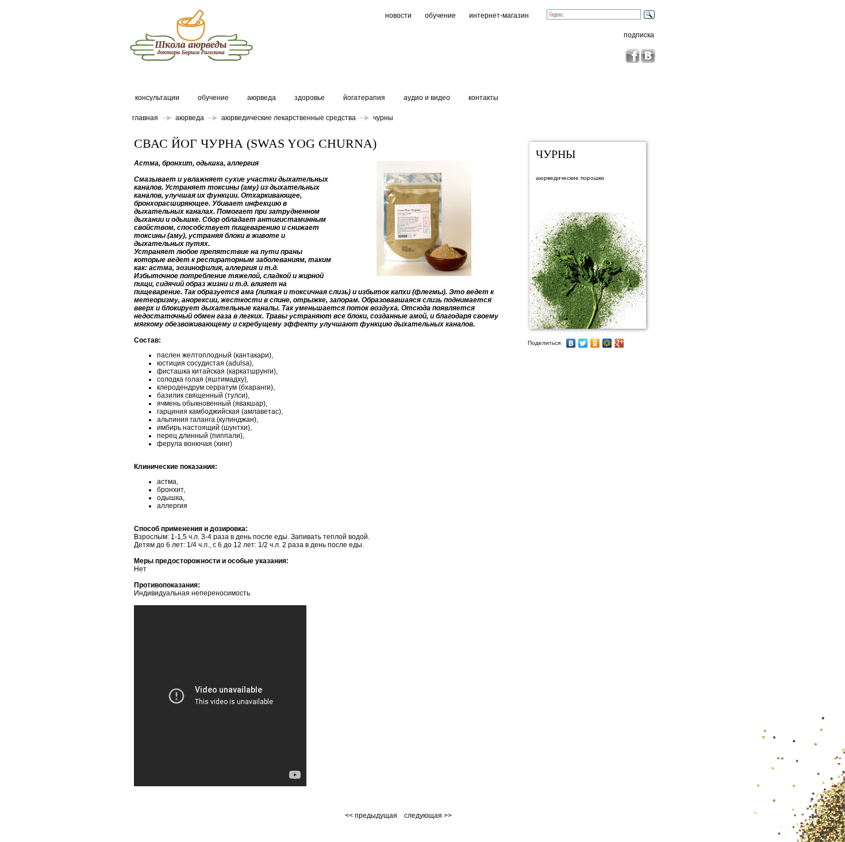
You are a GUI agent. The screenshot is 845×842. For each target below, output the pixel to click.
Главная (145, 118)
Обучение (213, 98)
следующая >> (428, 816)
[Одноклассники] (595, 343)
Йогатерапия (364, 98)
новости (398, 15)
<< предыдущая (372, 816)
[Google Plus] (619, 343)
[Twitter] (583, 343)
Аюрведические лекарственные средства (288, 118)
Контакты (483, 98)
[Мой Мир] (607, 343)
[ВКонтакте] (571, 343)
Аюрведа (261, 98)
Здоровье (309, 98)
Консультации (157, 98)
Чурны (383, 118)
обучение (440, 15)
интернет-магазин (499, 15)
